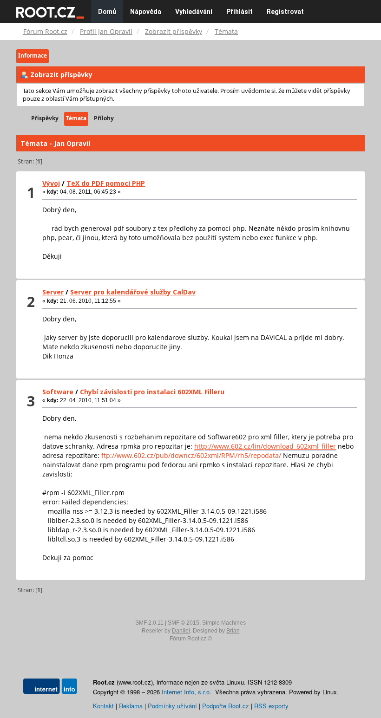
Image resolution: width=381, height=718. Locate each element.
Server (53, 291)
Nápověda (145, 11)
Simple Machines (224, 623)
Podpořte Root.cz (225, 705)
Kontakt (103, 705)
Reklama (131, 705)
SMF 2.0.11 (149, 623)
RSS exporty (271, 705)
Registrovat (285, 11)
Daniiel (181, 630)
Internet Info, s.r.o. (186, 691)
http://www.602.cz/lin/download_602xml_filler (265, 446)
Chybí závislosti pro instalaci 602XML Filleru (152, 391)
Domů (107, 11)
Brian (233, 630)
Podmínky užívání (172, 705)
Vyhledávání (193, 11)
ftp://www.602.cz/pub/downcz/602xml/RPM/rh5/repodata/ (191, 455)
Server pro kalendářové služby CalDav (133, 291)
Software (57, 391)
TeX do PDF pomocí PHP (105, 183)
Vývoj (51, 183)
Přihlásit (239, 11)
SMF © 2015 (183, 623)
